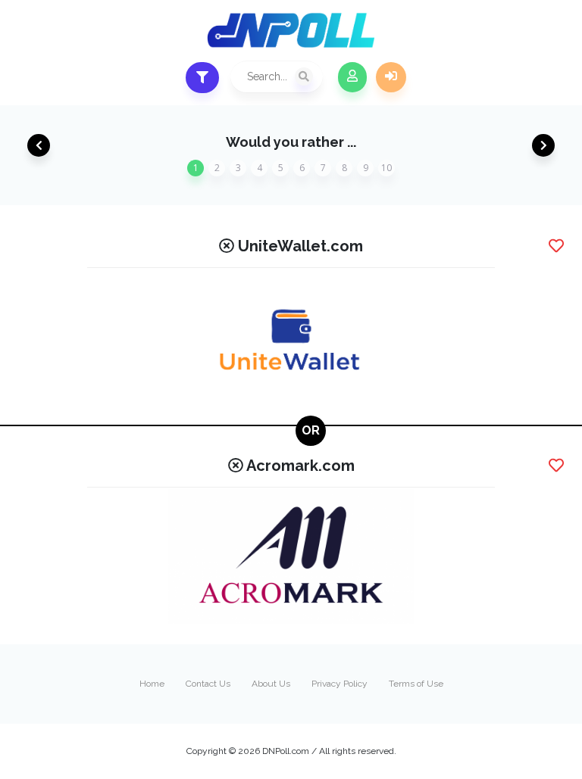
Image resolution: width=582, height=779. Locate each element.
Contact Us (208, 683)
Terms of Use (416, 683)
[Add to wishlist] (556, 246)
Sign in (391, 77)
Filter (202, 77)
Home (151, 683)
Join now (352, 77)
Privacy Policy (339, 683)
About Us (271, 683)
